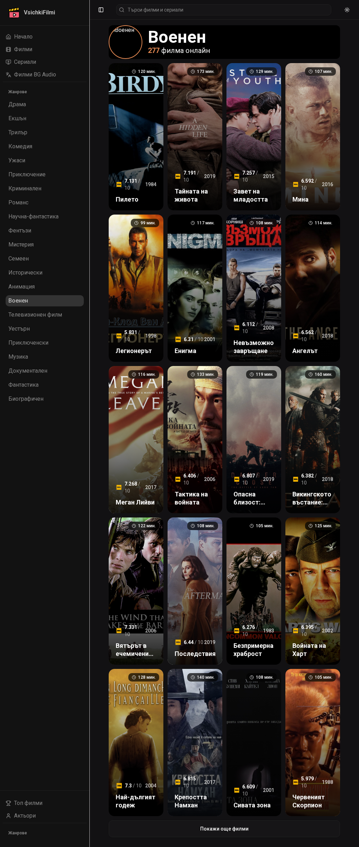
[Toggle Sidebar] (89, 423)
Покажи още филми (224, 829)
